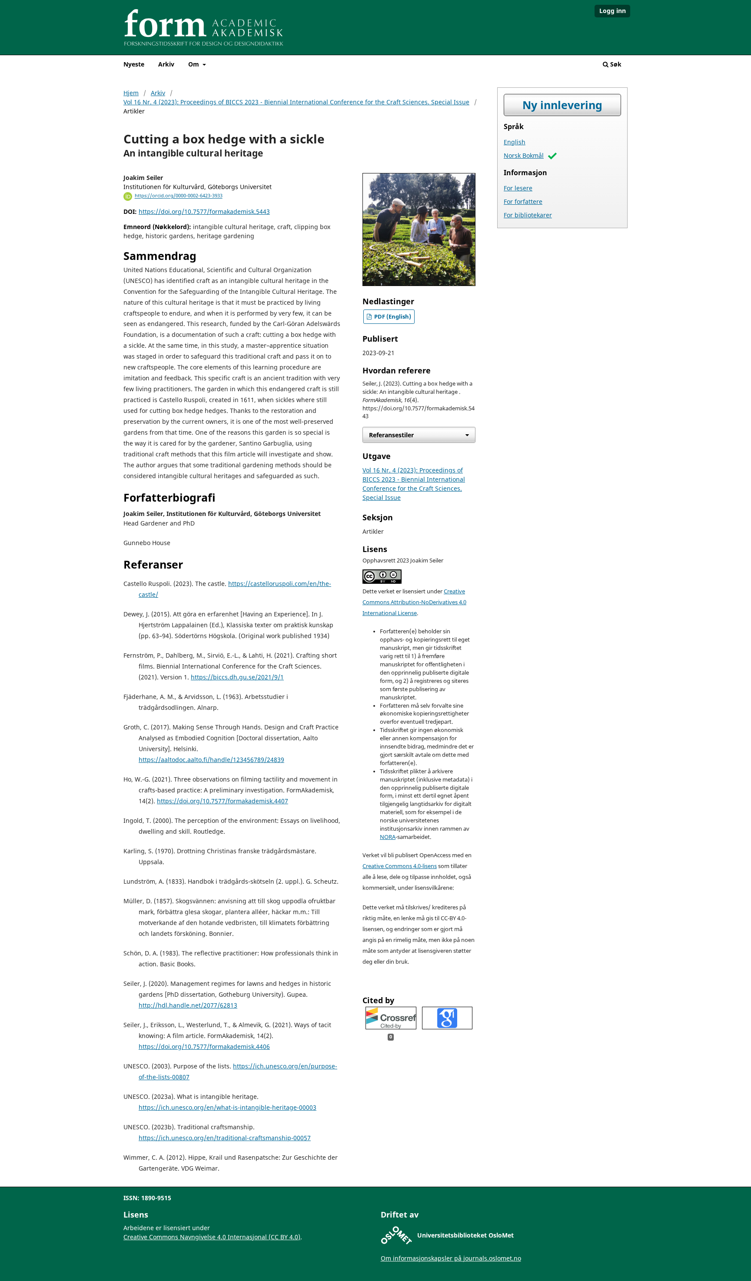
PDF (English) (392, 316)
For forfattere (523, 201)
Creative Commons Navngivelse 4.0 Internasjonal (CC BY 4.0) (211, 1237)
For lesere (518, 188)
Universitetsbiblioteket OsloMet (465, 1235)
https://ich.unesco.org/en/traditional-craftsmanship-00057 (225, 1138)
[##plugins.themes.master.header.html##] (375, 30)
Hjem (131, 93)
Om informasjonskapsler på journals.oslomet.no (451, 1258)
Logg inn (612, 11)
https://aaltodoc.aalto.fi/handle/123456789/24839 (211, 759)
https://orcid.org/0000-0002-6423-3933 (179, 196)
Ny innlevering (562, 105)
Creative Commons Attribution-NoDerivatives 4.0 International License (414, 602)
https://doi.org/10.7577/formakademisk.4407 (222, 801)
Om (194, 64)
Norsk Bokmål (524, 155)
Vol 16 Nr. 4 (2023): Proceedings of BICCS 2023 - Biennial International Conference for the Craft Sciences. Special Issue (296, 102)
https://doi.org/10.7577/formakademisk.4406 (204, 1046)
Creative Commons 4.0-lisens (399, 866)
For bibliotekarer (528, 215)
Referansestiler (391, 435)
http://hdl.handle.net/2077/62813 (188, 1005)
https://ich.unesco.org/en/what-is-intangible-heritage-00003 (227, 1107)
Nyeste (133, 64)
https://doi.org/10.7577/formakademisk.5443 (204, 211)
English (514, 142)
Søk (614, 64)
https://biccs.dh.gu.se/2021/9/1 (237, 677)
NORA (387, 837)
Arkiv (166, 64)
